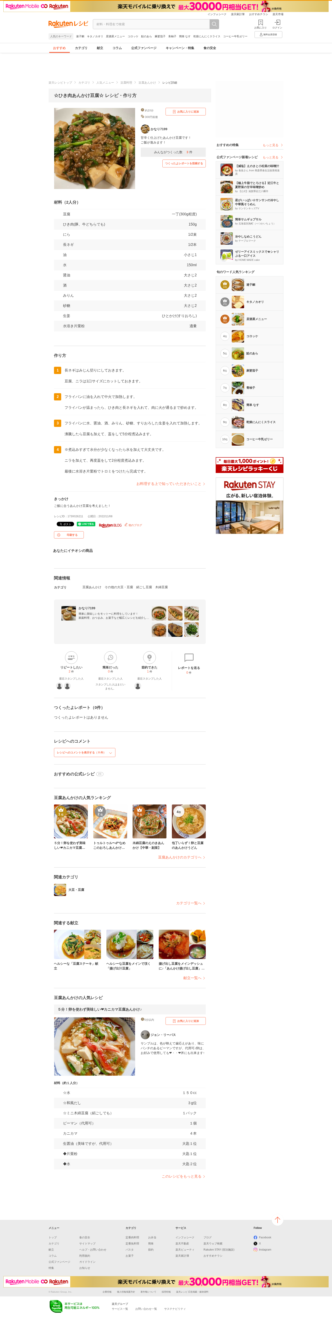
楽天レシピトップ (60, 82)
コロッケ (133, 36)
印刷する (72, 534)
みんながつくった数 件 (173, 152)
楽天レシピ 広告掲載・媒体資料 (192, 1292)
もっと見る (270, 145)
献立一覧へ (192, 978)
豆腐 (66, 214)
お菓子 (130, 1255)
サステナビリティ (175, 1308)
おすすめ (59, 48)
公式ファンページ (144, 48)
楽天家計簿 (238, 14)
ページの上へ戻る (277, 1220)
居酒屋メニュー (115, 36)
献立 (100, 48)
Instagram (265, 1249)
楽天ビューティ (184, 1249)
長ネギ (68, 245)
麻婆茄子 (160, 36)
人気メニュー (105, 82)
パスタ (130, 1249)
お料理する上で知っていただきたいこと (168, 484)
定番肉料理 (132, 1237)
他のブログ (135, 525)
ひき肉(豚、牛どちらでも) (84, 224)
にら (66, 234)
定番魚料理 (132, 1243)
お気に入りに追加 (188, 111)
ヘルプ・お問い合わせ (92, 1249)
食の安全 (209, 48)
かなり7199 (87, 608)
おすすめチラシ (258, 14)
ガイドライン (87, 1261)
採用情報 (166, 1292)
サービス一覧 (120, 1308)
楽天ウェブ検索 (212, 1243)
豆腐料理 (126, 82)
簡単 (151, 1243)
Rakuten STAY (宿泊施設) (218, 1249)
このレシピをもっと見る (181, 1176)
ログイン (277, 27)
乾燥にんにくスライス (206, 36)
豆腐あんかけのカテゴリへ (179, 857)
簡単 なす (185, 36)
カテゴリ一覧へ (188, 903)
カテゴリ (81, 48)
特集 (51, 1268)
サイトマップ (87, 1243)
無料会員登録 (270, 34)
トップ (53, 1237)
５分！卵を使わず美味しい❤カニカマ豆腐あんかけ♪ (100, 1009)
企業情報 (107, 1292)
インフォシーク (217, 14)
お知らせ (84, 1268)
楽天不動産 (182, 1243)
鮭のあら (146, 36)
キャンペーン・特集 (180, 48)
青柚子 (172, 36)
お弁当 (152, 1237)
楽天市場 (278, 14)
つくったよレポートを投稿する (184, 163)
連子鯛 (80, 36)
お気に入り (260, 27)
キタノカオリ (95, 36)
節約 (151, 1249)
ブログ (207, 1237)
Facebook (265, 1237)
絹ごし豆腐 (144, 587)
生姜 (66, 316)
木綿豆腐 (161, 587)
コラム (117, 48)
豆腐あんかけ (147, 82)
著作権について (148, 1292)
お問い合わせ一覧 (146, 1308)
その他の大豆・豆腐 (119, 587)
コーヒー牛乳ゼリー (235, 36)
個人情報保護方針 (126, 1292)
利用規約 (84, 1255)
